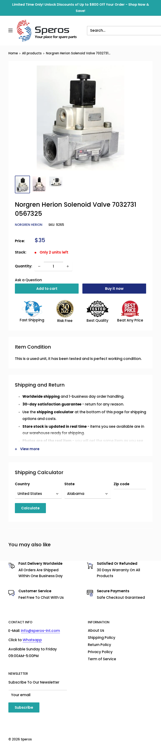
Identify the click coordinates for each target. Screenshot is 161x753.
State (69, 483)
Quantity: (23, 266)
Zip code (121, 483)
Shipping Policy (101, 637)
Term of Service (102, 658)
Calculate (30, 508)
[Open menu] (10, 30)
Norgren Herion (28, 224)
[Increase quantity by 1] (67, 266)
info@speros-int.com (40, 630)
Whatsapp (32, 639)
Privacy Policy (100, 651)
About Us (96, 630)
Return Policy (99, 644)
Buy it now (114, 288)
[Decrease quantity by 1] (39, 266)
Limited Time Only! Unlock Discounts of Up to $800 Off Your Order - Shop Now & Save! (80, 7)
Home (13, 53)
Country (22, 483)
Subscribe (24, 707)
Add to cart (46, 288)
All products (32, 53)
